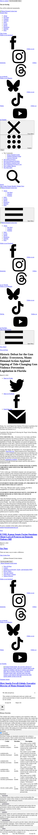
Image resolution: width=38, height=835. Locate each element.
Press (5, 30)
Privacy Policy (8, 571)
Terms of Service (8, 576)
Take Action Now (5, 555)
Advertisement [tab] (4, 818)
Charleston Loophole (11, 459)
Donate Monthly (11, 186)
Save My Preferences (18, 833)
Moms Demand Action (13, 154)
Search (2, 184)
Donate (9, 329)
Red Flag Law (10, 451)
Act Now (4, 548)
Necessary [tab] (3, 731)
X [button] (34, 693)
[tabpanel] (19, 764)
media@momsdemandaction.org (9, 527)
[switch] (1, 795)
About (5, 16)
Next (1, 530)
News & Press (4, 350)
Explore (29, 148)
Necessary (5, 733)
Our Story (6, 17)
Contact (6, 568)
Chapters (6, 19)
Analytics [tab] (2, 810)
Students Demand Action (14, 156)
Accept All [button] (8, 702)
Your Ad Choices (8, 573)
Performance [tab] (3, 802)
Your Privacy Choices (10, 574)
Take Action (3, 33)
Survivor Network (12, 158)
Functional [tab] (3, 794)
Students (6, 29)
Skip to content (4, 1)
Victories (6, 20)
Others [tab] (2, 827)
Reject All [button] (18, 702)
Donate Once (20, 186)
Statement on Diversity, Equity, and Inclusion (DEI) (18, 569)
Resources (6, 27)
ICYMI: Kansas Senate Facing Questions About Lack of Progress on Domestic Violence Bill (18, 536)
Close (2, 150)
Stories (5, 25)
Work (5, 22)
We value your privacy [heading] (8, 692)
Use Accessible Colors (15, 1)
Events (5, 24)
